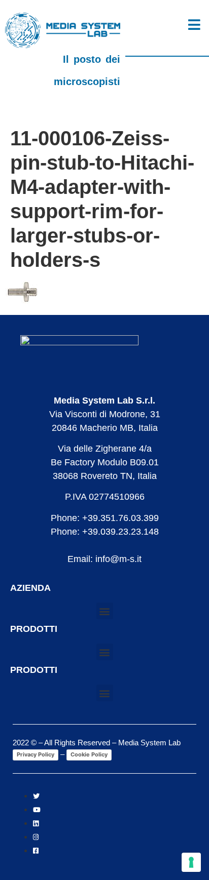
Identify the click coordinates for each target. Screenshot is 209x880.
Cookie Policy (89, 754)
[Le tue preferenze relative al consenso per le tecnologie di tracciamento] (191, 862)
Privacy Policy (35, 754)
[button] (104, 611)
